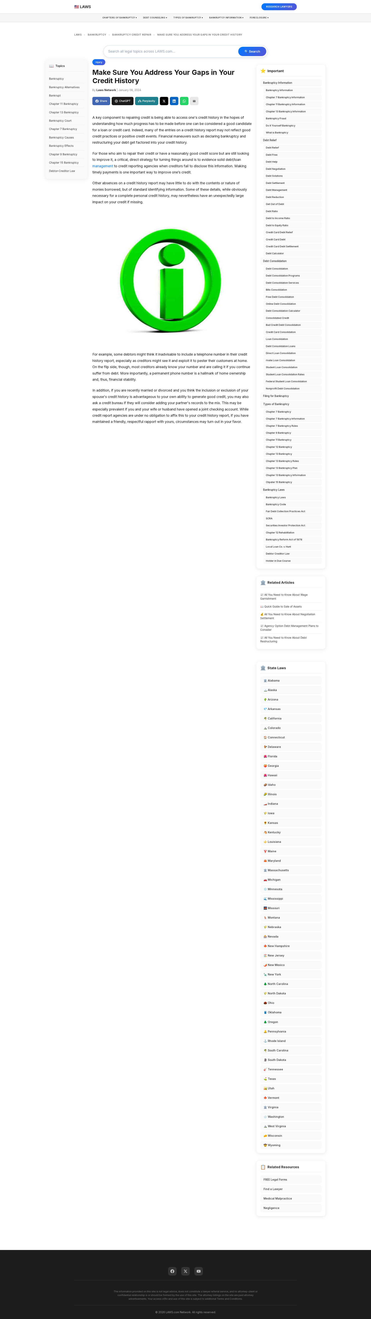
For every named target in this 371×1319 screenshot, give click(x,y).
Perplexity (148, 100)
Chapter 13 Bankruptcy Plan (281, 468)
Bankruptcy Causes (61, 137)
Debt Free (271, 154)
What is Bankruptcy (277, 132)
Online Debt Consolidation (281, 303)
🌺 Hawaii (270, 775)
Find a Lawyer (273, 1189)
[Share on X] (164, 101)
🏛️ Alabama (272, 680)
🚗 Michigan (272, 879)
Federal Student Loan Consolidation (286, 381)
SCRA (269, 518)
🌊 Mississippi (273, 898)
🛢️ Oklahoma (273, 1012)
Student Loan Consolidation (281, 367)
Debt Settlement (275, 183)
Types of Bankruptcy (276, 404)
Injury (98, 62)
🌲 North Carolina (276, 983)
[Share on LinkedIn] (174, 101)
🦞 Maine (270, 851)
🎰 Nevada (271, 936)
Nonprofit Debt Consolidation (283, 388)
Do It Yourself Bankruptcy (280, 125)
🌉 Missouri (272, 908)
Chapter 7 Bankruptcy (63, 129)
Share (103, 100)
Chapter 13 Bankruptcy (64, 112)
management (102, 166)
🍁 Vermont (271, 1097)
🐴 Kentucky (272, 832)
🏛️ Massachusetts (276, 870)
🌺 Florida (270, 756)
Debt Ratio (272, 211)
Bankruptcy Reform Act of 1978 (284, 539)
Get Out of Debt (275, 204)
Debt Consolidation (275, 261)
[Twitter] (185, 1271)
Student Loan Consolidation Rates (285, 374)
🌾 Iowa (269, 813)
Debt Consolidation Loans (280, 346)
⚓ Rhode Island (275, 1041)
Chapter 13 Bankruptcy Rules (282, 461)
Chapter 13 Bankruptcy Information (286, 111)
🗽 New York (272, 974)
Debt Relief (270, 140)
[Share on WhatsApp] (184, 101)
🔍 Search (252, 51)
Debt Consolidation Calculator (283, 310)
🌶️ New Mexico (274, 965)
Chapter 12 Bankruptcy (279, 446)
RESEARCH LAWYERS (279, 6)
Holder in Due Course (278, 560)
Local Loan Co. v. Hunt (278, 546)
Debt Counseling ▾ (155, 17)
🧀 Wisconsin (273, 1135)
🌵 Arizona (271, 699)
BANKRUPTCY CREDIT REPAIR (131, 34)
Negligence (271, 1208)
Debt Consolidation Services (282, 282)
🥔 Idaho (270, 784)
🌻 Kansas (271, 822)
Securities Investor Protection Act (285, 525)
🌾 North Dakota (275, 993)
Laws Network (106, 90)
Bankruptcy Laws (274, 489)
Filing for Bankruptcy (276, 396)
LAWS (78, 34)
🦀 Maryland (272, 860)
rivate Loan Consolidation (280, 360)
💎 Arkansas (272, 709)
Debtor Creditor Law (278, 553)
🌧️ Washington (274, 1116)
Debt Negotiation (275, 168)
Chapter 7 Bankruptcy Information (285, 97)
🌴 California (273, 718)
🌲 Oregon (271, 1022)
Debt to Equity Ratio (277, 225)
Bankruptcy (56, 78)
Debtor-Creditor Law (62, 170)
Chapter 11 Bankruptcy (63, 103)
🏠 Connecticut (274, 737)
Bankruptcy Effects (61, 145)
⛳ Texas (270, 1078)
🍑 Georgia (271, 765)
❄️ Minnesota (273, 889)
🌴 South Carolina (276, 1050)
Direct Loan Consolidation (281, 353)
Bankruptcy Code (276, 504)
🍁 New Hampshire (277, 946)
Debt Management (276, 190)
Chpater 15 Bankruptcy (279, 482)
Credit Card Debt (275, 239)
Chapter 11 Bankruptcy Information (285, 104)
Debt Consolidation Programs (283, 275)
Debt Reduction (275, 197)
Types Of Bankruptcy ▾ (188, 17)
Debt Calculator (275, 253)
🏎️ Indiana (271, 803)
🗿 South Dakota (275, 1059)
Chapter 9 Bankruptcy (63, 154)
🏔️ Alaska (270, 690)
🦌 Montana (272, 917)
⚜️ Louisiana (272, 841)
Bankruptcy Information (277, 82)
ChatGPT (124, 100)
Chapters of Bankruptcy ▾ (119, 17)
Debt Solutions (274, 175)
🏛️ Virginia (271, 1107)
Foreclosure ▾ (259, 17)
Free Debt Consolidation (280, 296)
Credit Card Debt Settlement (282, 246)
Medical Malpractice (278, 1198)
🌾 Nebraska (272, 927)
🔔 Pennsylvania (275, 1031)
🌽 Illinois (270, 794)
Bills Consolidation (276, 289)
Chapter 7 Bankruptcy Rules (282, 425)
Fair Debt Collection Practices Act (285, 511)
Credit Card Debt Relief (279, 232)
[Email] (194, 101)
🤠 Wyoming (272, 1145)
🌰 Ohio (269, 1002)
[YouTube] (198, 1271)
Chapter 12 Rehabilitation (280, 532)
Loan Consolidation (277, 339)
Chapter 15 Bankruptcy (64, 162)
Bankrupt (55, 95)
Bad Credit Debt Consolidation (283, 324)
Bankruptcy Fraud (276, 118)
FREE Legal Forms (275, 1179)
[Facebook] (172, 1271)
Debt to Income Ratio (278, 218)
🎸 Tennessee (273, 1069)
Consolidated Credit (277, 318)
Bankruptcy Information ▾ (226, 17)
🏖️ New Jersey (274, 955)
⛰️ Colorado (272, 727)
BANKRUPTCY (97, 34)
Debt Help (271, 161)
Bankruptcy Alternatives (64, 87)
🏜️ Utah (269, 1088)
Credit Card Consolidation (281, 332)
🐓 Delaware (272, 746)
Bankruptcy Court (60, 120)
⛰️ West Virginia (275, 1126)
